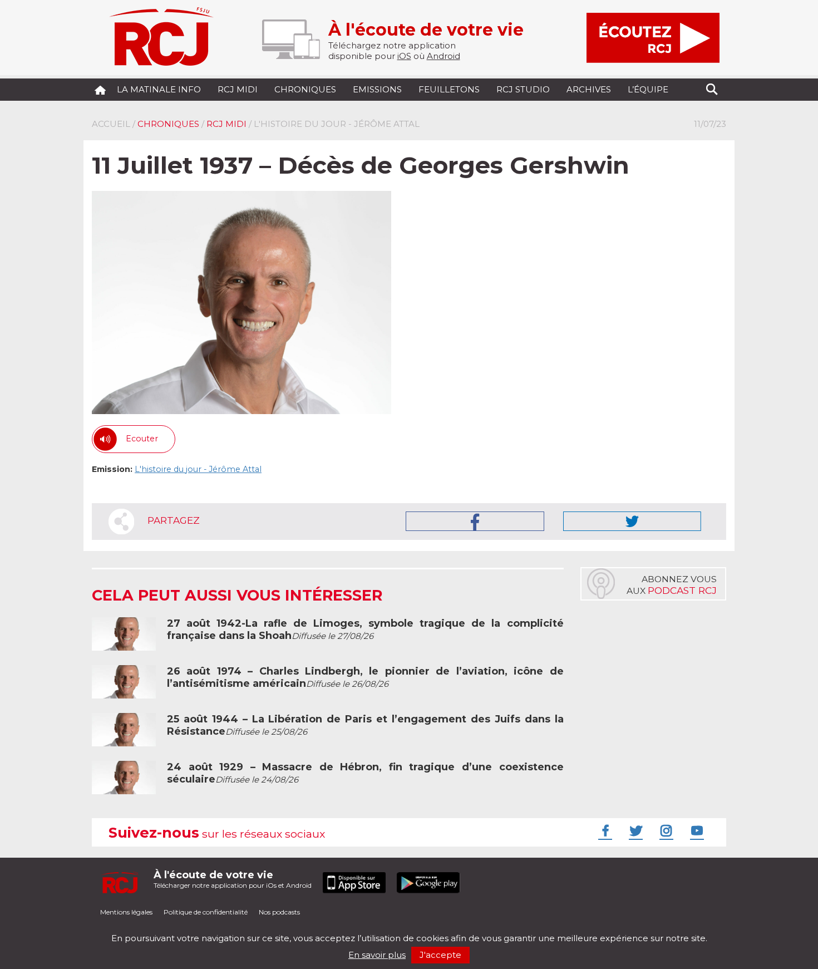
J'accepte (440, 955)
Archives (588, 89)
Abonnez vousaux (672, 585)
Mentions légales (126, 912)
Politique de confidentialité (206, 912)
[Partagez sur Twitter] (632, 521)
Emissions (377, 89)
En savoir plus (377, 955)
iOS (404, 56)
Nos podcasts (279, 912)
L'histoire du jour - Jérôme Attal (198, 469)
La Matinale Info (159, 89)
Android (443, 56)
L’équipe (648, 89)
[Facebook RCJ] (603, 830)
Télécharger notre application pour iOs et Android (233, 879)
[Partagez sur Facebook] (475, 521)
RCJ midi (238, 89)
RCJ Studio (523, 89)
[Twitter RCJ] (634, 830)
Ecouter (142, 439)
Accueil (111, 124)
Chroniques (305, 89)
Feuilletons (449, 89)
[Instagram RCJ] (665, 830)
